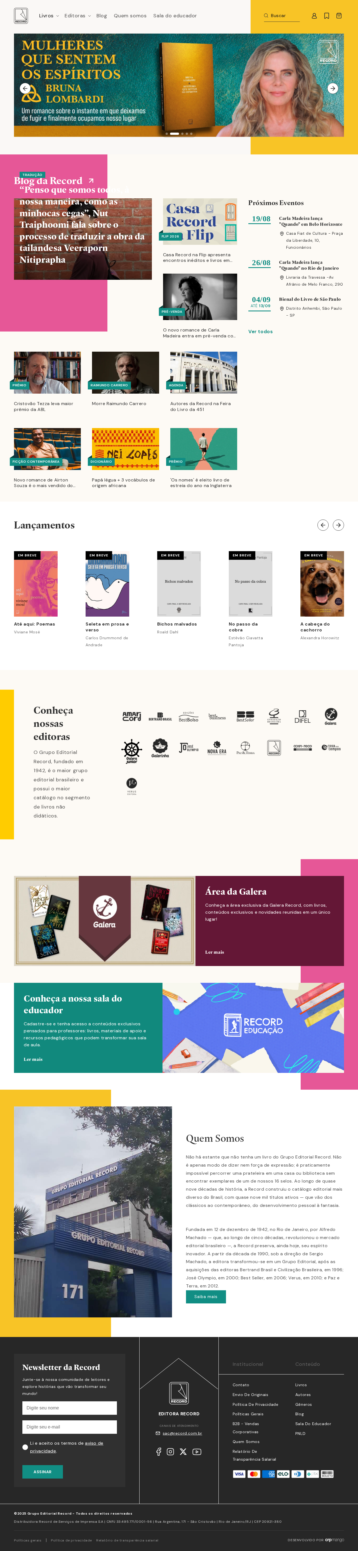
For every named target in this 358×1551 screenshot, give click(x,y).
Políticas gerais (28, 1540)
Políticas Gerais (248, 1413)
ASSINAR (43, 1471)
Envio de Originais (250, 1394)
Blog (299, 1413)
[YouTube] (196, 1453)
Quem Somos (246, 1441)
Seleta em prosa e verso (107, 627)
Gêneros (303, 1404)
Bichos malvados (177, 624)
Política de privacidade (71, 1540)
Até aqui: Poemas (34, 624)
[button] (49, 15)
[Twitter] (183, 1453)
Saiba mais (206, 1296)
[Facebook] (158, 1453)
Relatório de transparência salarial (127, 1540)
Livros (301, 1384)
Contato (241, 1384)
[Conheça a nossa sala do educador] (179, 1036)
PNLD (300, 1433)
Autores (303, 1394)
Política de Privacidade (256, 1404)
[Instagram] (170, 1453)
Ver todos (260, 331)
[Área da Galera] (179, 921)
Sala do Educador (313, 1423)
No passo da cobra (243, 627)
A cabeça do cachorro (315, 627)
